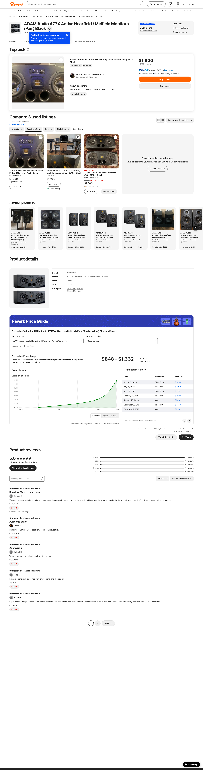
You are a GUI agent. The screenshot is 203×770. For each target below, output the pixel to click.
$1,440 (178, 382)
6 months (96, 416)
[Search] (140, 4)
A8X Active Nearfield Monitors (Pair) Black (104, 236)
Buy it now (164, 79)
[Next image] (61, 83)
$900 (177, 400)
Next (107, 623)
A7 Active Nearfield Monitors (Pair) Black (189, 236)
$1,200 (178, 387)
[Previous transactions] (184, 421)
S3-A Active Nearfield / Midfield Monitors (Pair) (49, 236)
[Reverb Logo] (16, 4)
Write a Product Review (23, 468)
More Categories (117, 11)
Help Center (188, 11)
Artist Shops (165, 11)
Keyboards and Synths (62, 11)
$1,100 (177, 391)
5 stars (96, 457)
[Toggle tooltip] (27, 49)
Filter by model (18, 336)
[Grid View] (158, 120)
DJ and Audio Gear (102, 11)
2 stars (96, 468)
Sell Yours (186, 437)
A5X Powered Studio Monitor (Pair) (132, 236)
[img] (97, 74)
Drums (89, 11)
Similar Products (28, 41)
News (145, 11)
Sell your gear (156, 4)
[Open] (81, 341)
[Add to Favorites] (49, 28)
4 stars (96, 461)
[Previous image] (15, 83)
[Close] (67, 34)
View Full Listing (78, 94)
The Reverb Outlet (17, 11)
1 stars (96, 471)
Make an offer (109, 191)
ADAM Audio (72, 272)
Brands (137, 11)
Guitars (29, 11)
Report (14, 508)
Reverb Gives (176, 11)
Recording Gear (79, 11)
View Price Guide (166, 437)
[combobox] (45, 341)
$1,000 (178, 396)
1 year (105, 416)
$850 (177, 409)
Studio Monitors (74, 291)
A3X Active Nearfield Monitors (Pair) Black (76, 236)
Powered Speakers (75, 288)
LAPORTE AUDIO (83, 74)
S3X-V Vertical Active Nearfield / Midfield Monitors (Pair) (20, 237)
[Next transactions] (189, 421)
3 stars (96, 464)
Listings (13, 41)
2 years (114, 416)
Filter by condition (93, 336)
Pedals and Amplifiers (43, 11)
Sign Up (184, 4)
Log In (191, 4)
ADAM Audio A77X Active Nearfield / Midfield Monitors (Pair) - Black (101, 60)
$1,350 (178, 405)
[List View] (162, 120)
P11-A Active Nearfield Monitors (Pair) (161, 236)
